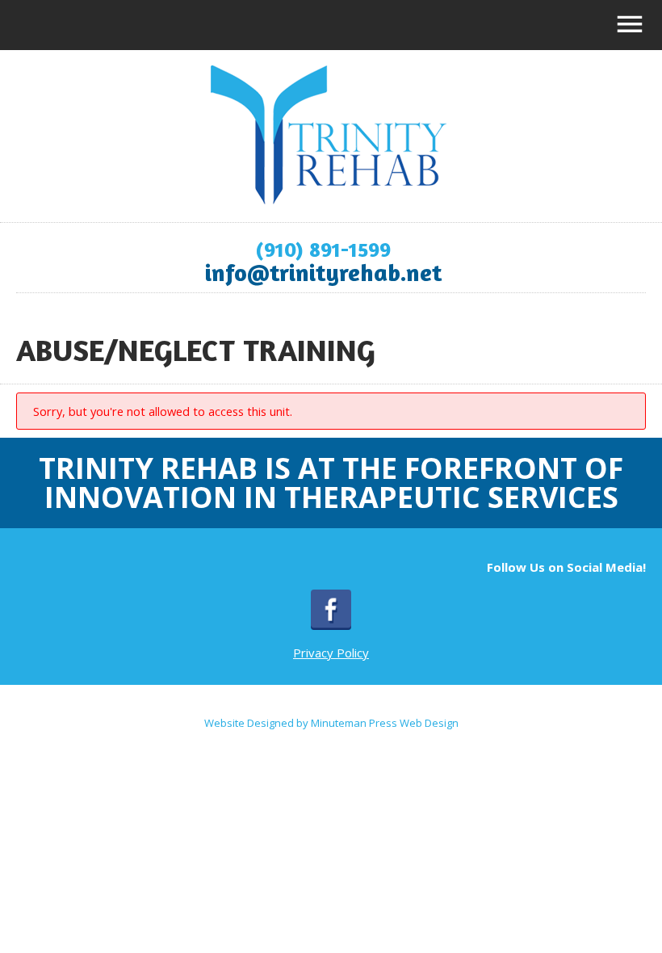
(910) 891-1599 (323, 249)
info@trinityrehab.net (323, 272)
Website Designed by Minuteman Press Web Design (331, 723)
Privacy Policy (331, 652)
